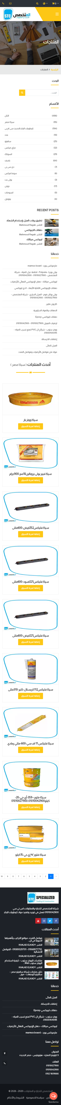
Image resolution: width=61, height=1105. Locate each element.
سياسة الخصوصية (35, 1097)
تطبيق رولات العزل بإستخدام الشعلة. (24, 220)
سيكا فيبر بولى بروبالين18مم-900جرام (30, 473)
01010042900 (52, 1069)
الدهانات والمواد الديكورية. (45, 310)
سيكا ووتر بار (30, 420)
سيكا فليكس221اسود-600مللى (30, 581)
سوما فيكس (11, 173)
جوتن (7, 186)
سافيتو (8, 141)
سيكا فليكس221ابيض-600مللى (30, 635)
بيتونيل (8, 199)
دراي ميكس (10, 147)
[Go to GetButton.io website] (53, 1102)
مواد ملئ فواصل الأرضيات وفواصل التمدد (37, 352)
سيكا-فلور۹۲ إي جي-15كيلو (30, 854)
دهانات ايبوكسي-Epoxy (46, 317)
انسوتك (8, 154)
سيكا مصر (9, 122)
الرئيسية (54, 69)
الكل (7, 115)
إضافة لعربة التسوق (30, 426)
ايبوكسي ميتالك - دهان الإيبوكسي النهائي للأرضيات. (33, 281)
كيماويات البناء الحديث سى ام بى (19, 128)
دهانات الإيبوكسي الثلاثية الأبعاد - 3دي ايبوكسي (35, 288)
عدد (6, 135)
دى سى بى (9, 167)
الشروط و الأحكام (15, 1097)
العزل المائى (51, 345)
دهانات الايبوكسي (33, 230)
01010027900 (52, 1065)
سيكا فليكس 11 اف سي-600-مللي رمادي (31, 743)
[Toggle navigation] (57, 15)
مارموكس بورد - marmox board (42, 265)
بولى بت (8, 179)
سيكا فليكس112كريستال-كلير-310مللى (30, 689)
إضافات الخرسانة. (49, 339)
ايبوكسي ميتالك (34, 239)
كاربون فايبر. (51, 304)
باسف (7, 160)
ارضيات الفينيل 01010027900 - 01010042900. (36, 323)
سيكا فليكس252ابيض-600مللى (30, 527)
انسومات (9, 192)
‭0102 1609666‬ (52, 1073)
